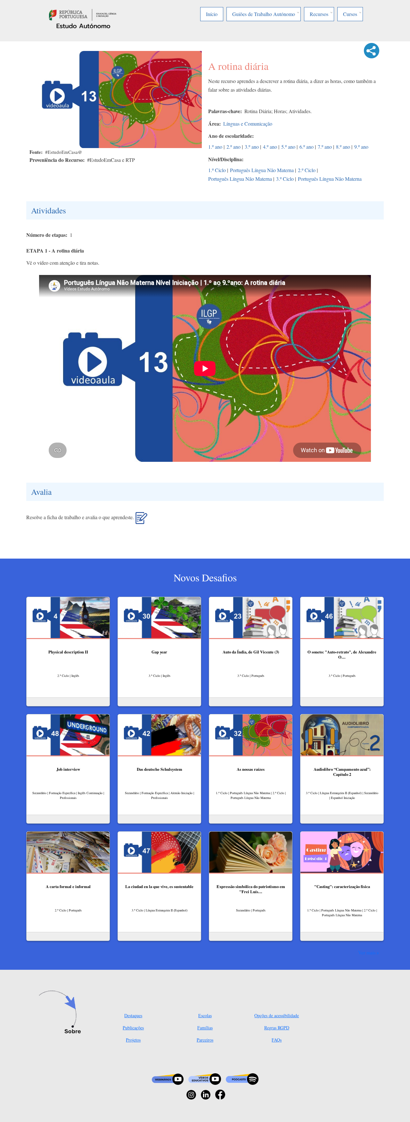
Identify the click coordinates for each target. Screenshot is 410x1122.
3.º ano (252, 146)
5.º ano (288, 146)
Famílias (205, 1028)
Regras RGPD (276, 1028)
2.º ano (233, 146)
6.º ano (306, 146)
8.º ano (343, 146)
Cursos (350, 14)
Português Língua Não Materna (262, 170)
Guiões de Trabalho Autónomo (263, 14)
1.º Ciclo (217, 170)
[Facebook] (220, 1094)
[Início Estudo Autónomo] (82, 14)
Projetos (133, 1040)
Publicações (133, 1028)
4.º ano (270, 146)
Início (211, 14)
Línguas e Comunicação (247, 123)
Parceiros (205, 1040)
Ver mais (367, 952)
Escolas (205, 1015)
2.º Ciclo (307, 170)
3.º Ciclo (285, 178)
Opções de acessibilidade (276, 1015)
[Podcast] (242, 1079)
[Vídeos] (204, 1079)
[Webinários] (168, 1079)
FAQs (277, 1040)
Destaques (133, 1015)
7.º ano (325, 146)
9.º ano (361, 146)
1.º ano (215, 146)
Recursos (319, 14)
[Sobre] (62, 1012)
